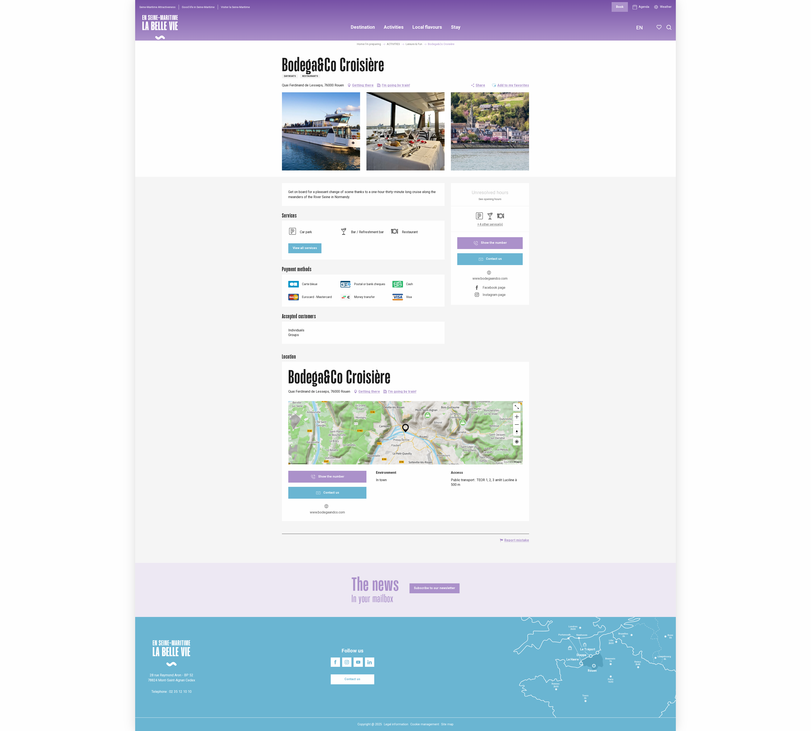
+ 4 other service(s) (490, 224)
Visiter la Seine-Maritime (235, 7)
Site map (447, 724)
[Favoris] (659, 27)
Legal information (396, 724)
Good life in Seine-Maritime (198, 7)
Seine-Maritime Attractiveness (157, 7)
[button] (669, 27)
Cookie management (424, 724)
